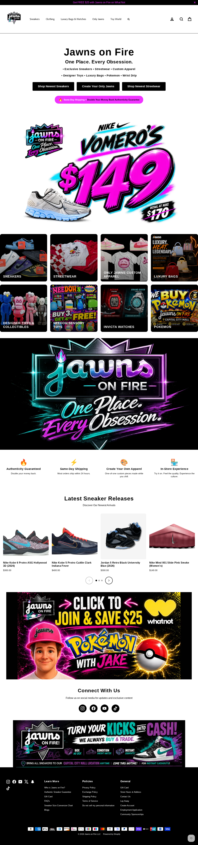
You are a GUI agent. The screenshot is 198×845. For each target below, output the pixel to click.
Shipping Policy (89, 796)
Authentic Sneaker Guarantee (57, 792)
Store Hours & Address (130, 792)
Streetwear (102, 69)
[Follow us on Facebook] (94, 708)
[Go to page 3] (102, 580)
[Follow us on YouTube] (104, 708)
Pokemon (113, 75)
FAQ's (47, 801)
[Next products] (109, 580)
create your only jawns (98, 86)
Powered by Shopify (111, 834)
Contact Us (125, 796)
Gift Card (48, 796)
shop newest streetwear (143, 86)
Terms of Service (90, 801)
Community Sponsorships (132, 814)
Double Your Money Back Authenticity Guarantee (113, 99)
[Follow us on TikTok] (115, 708)
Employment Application (131, 810)
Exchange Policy (90, 792)
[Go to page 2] (99, 580)
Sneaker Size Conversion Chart (58, 805)
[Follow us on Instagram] (83, 708)
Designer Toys (73, 75)
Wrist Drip (130, 75)
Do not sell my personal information (98, 805)
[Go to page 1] (96, 580)
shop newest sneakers (53, 86)
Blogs (46, 810)
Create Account (127, 805)
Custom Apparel (124, 69)
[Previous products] (89, 580)
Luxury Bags (95, 75)
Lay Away (124, 801)
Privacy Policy (88, 787)
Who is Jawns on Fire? (54, 787)
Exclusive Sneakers (78, 69)
